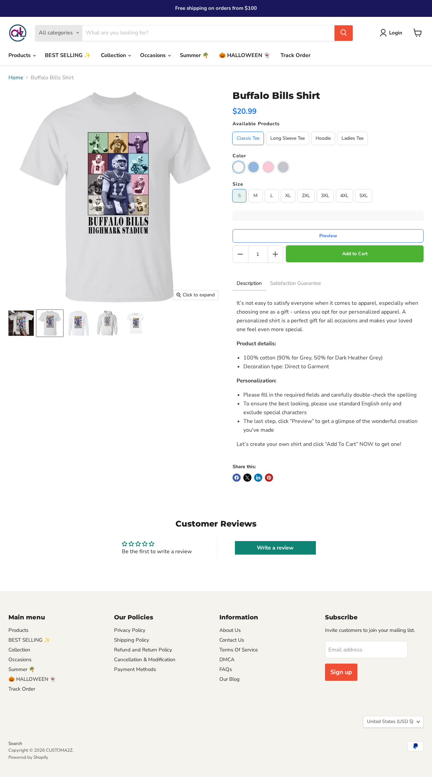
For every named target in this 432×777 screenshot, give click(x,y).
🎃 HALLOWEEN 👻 (244, 55)
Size (238, 184)
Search (15, 744)
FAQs (225, 669)
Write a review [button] (275, 548)
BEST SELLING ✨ (68, 55)
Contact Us (231, 640)
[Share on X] (247, 478)
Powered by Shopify (28, 757)
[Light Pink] (268, 167)
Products (20, 55)
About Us (230, 630)
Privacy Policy (129, 630)
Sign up (341, 672)
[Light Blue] (253, 167)
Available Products (256, 124)
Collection (114, 55)
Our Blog (229, 679)
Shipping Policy (131, 640)
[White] (239, 167)
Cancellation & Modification (145, 659)
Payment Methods (135, 669)
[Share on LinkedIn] (258, 478)
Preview (328, 236)
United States (390, 721)
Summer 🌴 (194, 55)
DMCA (227, 659)
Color (239, 156)
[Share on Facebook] (237, 478)
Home (15, 78)
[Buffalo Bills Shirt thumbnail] (21, 323)
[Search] (343, 33)
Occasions (153, 55)
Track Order (295, 55)
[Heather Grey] (283, 167)
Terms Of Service (238, 649)
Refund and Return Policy (143, 649)
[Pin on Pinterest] (269, 478)
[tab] (249, 284)
